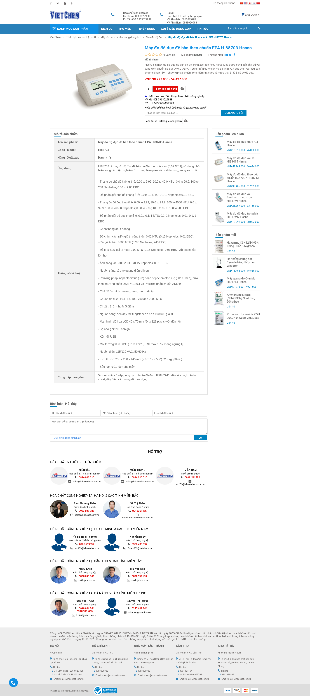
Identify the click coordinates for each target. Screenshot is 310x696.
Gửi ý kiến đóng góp (176, 28)
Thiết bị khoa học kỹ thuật (81, 37)
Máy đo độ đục (154, 37)
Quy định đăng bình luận (67, 437)
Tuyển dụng (146, 28)
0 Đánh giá (169, 54)
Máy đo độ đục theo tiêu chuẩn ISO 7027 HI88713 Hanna (243, 178)
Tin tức (202, 28)
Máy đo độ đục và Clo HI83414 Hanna (241, 159)
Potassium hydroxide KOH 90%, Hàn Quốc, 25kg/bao (243, 316)
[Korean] (254, 3)
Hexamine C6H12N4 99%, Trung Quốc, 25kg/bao (243, 244)
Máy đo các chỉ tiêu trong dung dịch (121, 37)
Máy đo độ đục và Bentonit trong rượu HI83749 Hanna (239, 197)
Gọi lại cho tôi (234, 112)
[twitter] (58, 3)
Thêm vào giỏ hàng (165, 88)
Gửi (200, 437)
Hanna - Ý (229, 54)
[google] (65, 3)
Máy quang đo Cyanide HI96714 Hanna (241, 280)
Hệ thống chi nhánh (224, 3)
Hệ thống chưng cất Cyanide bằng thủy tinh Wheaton (241, 262)
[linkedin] (72, 3)
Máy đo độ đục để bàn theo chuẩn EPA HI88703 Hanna (200, 37)
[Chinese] (258, 3)
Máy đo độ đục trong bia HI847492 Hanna (242, 215)
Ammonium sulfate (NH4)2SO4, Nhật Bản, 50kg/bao (241, 298)
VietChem (56, 37)
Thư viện (124, 28)
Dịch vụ (106, 28)
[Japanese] (250, 3)
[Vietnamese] (241, 3)
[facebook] (50, 3)
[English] (246, 3)
